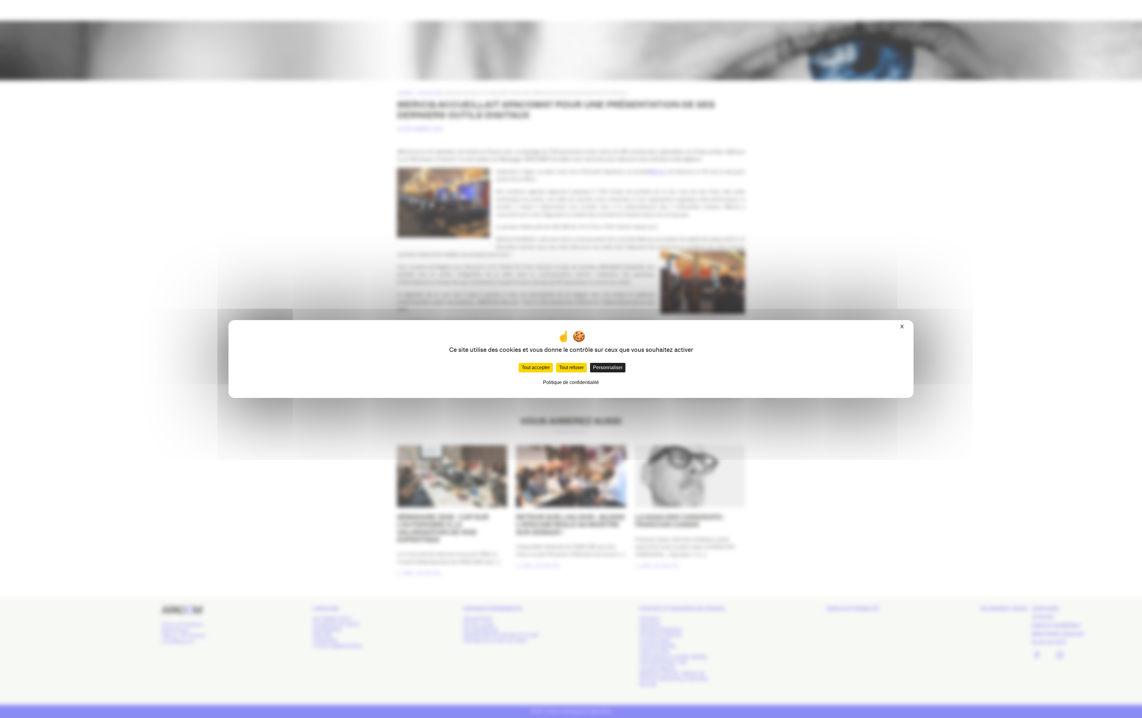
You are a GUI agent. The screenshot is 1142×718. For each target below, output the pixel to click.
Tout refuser (571, 367)
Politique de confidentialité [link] (571, 382)
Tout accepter (536, 367)
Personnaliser (607, 367)
